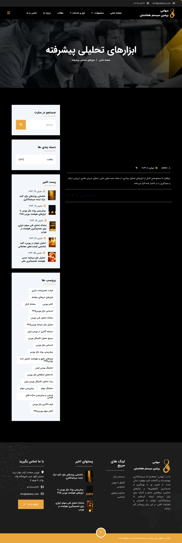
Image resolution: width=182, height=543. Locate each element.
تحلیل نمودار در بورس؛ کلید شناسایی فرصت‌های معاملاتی (32, 244)
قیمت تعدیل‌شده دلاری (42, 290)
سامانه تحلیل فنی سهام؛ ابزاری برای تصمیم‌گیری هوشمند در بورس (32, 229)
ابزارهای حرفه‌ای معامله (42, 297)
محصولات (99, 13)
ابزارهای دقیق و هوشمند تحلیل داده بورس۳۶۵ (36, 360)
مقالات (60, 13)
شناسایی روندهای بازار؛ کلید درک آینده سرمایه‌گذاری (32, 197)
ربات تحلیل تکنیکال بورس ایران (38, 381)
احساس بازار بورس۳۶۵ (42, 311)
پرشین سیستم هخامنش (142, 538)
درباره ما (47, 13)
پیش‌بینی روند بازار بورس (41, 352)
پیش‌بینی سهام (27, 388)
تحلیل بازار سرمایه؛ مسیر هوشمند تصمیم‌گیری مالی (33, 259)
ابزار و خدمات (78, 13)
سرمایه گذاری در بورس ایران (40, 331)
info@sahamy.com (162, 3)
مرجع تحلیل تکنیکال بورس (40, 338)
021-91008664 (139, 3)
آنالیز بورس (48, 304)
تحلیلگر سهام (47, 388)
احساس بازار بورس (44, 345)
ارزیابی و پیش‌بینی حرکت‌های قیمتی (39, 396)
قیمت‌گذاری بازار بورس (42, 404)
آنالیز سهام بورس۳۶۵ (43, 411)
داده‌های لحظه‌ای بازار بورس (40, 374)
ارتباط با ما (32, 504)
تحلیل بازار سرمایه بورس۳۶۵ (40, 324)
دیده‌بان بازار (119, 476)
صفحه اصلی (116, 13)
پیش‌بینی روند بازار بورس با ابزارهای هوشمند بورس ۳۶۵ (32, 212)
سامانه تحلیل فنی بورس (42, 318)
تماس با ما (32, 13)
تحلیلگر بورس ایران (44, 368)
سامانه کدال (30, 304)
